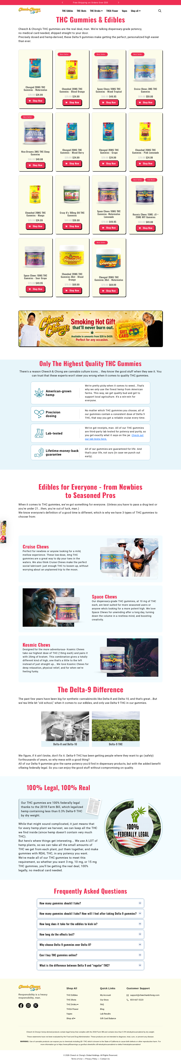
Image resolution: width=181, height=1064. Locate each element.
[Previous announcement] (62, 2)
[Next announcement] (118, 2)
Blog (102, 1009)
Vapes (124, 10)
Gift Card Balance (108, 1018)
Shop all (134, 10)
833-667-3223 (137, 999)
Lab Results (105, 1013)
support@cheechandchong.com (144, 995)
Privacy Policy (91, 1059)
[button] (3, 532)
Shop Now (37, 100)
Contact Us (105, 1059)
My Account (105, 995)
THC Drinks (95, 10)
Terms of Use (77, 1059)
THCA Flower (112, 10)
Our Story (104, 999)
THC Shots (81, 10)
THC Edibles (67, 10)
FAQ (102, 1004)
